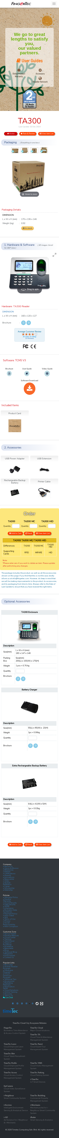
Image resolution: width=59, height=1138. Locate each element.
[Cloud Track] (37, 1003)
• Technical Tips (9, 979)
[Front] (15, 150)
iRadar (33, 1117)
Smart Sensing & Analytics (41, 1120)
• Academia (8, 946)
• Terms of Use (9, 919)
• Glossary (7, 994)
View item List (47, 133)
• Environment (9, 955)
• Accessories (8, 981)
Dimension (8, 311)
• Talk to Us (8, 995)
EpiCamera (8, 1086)
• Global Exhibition (7, 884)
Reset (29, 533)
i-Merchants (35, 1105)
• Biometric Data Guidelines (10, 911)
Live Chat (9, 997)
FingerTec (8, 1028)
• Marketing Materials (8, 984)
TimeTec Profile (10, 1063)
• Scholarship (9, 888)
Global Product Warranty (19, 75)
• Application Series (9, 987)
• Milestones (8, 870)
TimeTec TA (35, 1034)
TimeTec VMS (36, 1063)
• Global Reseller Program (10, 967)
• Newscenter (8, 879)
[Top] (24, 150)
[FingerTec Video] (32, 1003)
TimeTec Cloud (36, 1028)
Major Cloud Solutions (40, 1030)
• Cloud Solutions (10, 990)
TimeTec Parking (37, 1072)
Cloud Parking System (39, 1075)
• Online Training (10, 992)
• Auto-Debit (8, 915)
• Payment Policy (10, 913)
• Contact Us (8, 957)
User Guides (32, 60)
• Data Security (9, 904)
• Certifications (9, 873)
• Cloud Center (9, 937)
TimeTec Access (10, 1072)
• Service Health (9, 934)
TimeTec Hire (9, 1053)
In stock (28, 228)
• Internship (8, 890)
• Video (6, 881)
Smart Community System (15, 1098)
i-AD (6, 1117)
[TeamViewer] (41, 1003)
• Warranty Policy (10, 897)
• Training (7, 939)
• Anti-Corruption (10, 926)
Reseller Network (40, 81)
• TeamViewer (9, 941)
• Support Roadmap (7, 944)
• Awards (7, 875)
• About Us (8, 866)
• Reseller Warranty (7, 900)
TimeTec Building (37, 1095)
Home (11, 133)
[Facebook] (13, 1003)
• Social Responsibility (9, 924)
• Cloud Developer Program (7, 976)
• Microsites (8, 965)
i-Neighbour (9, 1095)
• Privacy (6, 921)
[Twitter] (17, 1003)
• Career (6, 886)
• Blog (6, 950)
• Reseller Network (11, 935)
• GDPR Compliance (8, 907)
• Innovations (8, 877)
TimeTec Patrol (36, 1044)
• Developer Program (8, 971)
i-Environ (8, 1105)
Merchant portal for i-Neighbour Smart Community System (42, 1110)
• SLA (5, 917)
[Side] (34, 150)
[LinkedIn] (22, 1003)
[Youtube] (26, 1003)
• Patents (7, 872)
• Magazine (8, 953)
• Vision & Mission (10, 868)
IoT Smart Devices (37, 1082)
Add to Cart (16, 533)
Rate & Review (28, 133)
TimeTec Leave (10, 1044)
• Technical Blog (10, 952)
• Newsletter (8, 948)
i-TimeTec (34, 1079)
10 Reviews (29, 338)
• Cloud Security (10, 903)
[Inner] (44, 150)
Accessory (40, 73)
